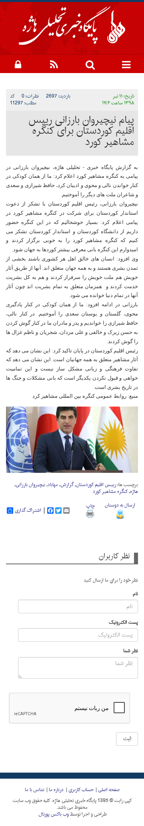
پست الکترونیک (123, 622)
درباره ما (56, 790)
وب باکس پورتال (54, 814)
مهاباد (53, 485)
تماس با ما (34, 790)
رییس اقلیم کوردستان (96, 485)
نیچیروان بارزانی (30, 485)
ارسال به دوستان (120, 505)
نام (135, 594)
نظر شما (130, 651)
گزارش (67, 485)
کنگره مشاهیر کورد (110, 491)
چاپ (90, 506)
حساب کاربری (80, 790)
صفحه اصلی (109, 790)
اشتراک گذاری (28, 510)
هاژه (134, 491)
